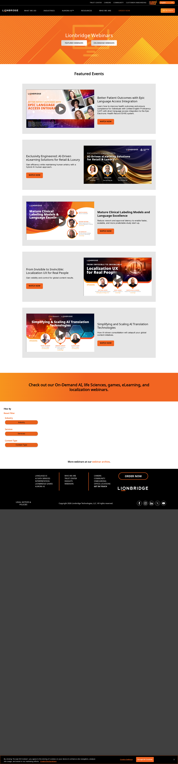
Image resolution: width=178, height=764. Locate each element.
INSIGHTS (69, 481)
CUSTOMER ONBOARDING (136, 3)
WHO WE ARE (105, 10)
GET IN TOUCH (168, 10)
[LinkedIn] (151, 503)
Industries (49, 10)
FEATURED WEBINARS (74, 43)
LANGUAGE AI (41, 476)
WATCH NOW (106, 122)
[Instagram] (145, 503)
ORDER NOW (124, 10)
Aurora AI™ (68, 10)
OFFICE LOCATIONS (102, 483)
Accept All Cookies (144, 759)
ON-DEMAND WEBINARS (104, 43)
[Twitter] (157, 503)
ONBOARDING (100, 481)
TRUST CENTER (71, 478)
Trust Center (96, 3)
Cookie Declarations (48, 761)
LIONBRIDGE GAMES (44, 483)
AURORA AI (40, 486)
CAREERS (107, 3)
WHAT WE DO (30, 10)
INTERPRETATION (42, 481)
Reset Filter (9, 413)
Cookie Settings (126, 759)
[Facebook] (139, 503)
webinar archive (101, 461)
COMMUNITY (118, 3)
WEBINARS (69, 483)
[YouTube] (163, 503)
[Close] (174, 759)
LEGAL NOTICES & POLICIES (23, 503)
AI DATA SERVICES (42, 478)
